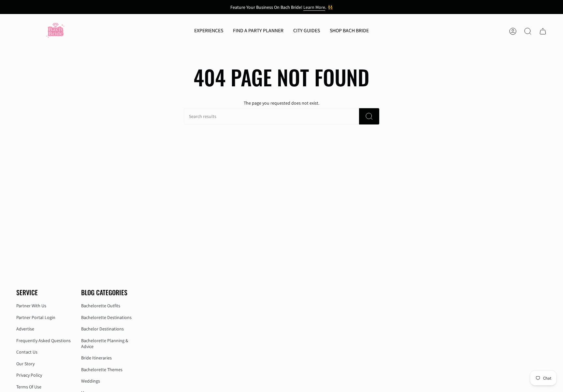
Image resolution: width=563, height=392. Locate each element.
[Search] (369, 116)
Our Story (25, 364)
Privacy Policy (29, 375)
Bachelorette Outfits (100, 306)
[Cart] (542, 31)
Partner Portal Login (35, 317)
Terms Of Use (28, 387)
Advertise (25, 329)
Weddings (90, 381)
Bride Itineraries (96, 358)
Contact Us (26, 352)
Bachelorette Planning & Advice (104, 343)
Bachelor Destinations (102, 329)
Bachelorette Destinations (106, 317)
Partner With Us (31, 306)
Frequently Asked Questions (43, 340)
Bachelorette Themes (102, 369)
